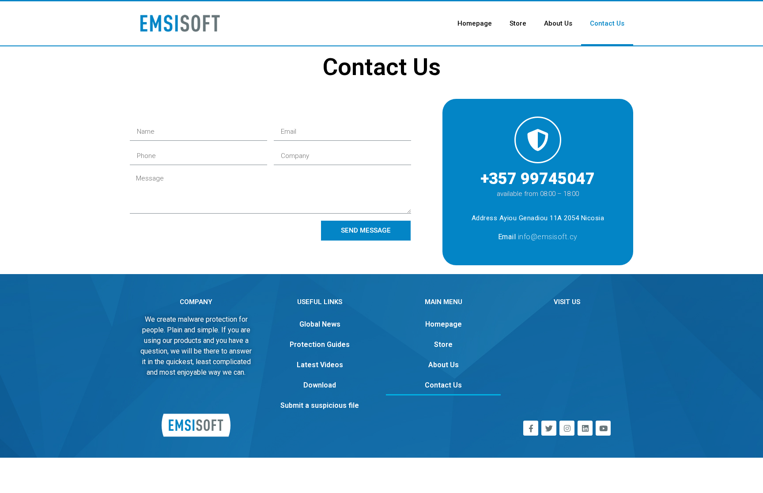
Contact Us (607, 23)
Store (518, 23)
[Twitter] (548, 428)
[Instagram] (566, 428)
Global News (319, 324)
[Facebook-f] (530, 428)
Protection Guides (320, 344)
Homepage (474, 23)
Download (319, 385)
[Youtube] (603, 428)
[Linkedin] (585, 428)
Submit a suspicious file (319, 405)
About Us (558, 23)
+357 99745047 (537, 178)
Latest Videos (320, 365)
